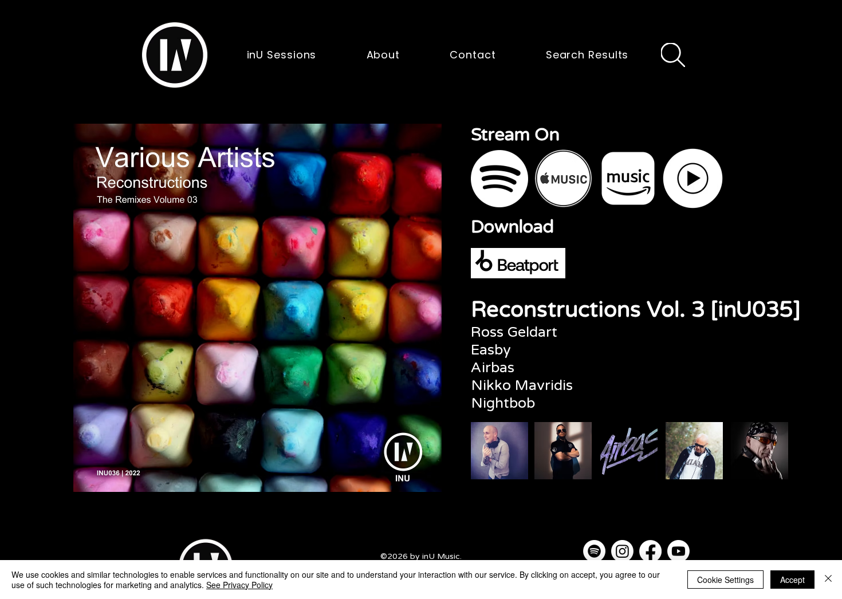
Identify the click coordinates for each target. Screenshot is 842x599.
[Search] (673, 55)
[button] (174, 55)
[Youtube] (678, 551)
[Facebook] (650, 551)
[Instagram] (622, 551)
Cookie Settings (725, 579)
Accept (792, 579)
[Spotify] (594, 551)
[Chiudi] (828, 579)
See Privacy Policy (239, 584)
